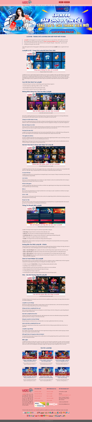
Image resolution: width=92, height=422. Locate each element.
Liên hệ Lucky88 (37, 398)
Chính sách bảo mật (38, 396)
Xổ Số (50, 5)
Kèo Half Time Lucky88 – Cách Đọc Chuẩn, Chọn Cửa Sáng (62, 377)
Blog (63, 5)
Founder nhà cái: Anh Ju (38, 400)
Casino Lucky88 (49, 393)
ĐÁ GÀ (40, 5)
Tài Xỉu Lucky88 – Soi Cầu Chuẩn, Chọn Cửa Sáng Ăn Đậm (46, 361)
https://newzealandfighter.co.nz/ (51, 41)
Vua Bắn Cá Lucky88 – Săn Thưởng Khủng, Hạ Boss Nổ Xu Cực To (30, 377)
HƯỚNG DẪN (67, 5)
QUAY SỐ (43, 5)
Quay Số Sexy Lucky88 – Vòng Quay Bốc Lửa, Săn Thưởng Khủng (46, 377)
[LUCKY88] (27, 2)
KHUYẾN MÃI (60, 5)
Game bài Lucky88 (50, 398)
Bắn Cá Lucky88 (49, 396)
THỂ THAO (37, 5)
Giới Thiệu (28, 5)
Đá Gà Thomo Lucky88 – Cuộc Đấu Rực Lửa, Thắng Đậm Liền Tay (62, 361)
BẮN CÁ (56, 5)
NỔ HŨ (53, 5)
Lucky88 (23, 394)
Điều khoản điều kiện (38, 393)
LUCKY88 (24, 5)
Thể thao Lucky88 (50, 391)
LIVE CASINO (33, 5)
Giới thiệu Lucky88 (37, 391)
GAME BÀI (47, 5)
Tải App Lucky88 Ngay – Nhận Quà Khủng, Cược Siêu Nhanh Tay (30, 361)
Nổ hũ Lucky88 (49, 400)
